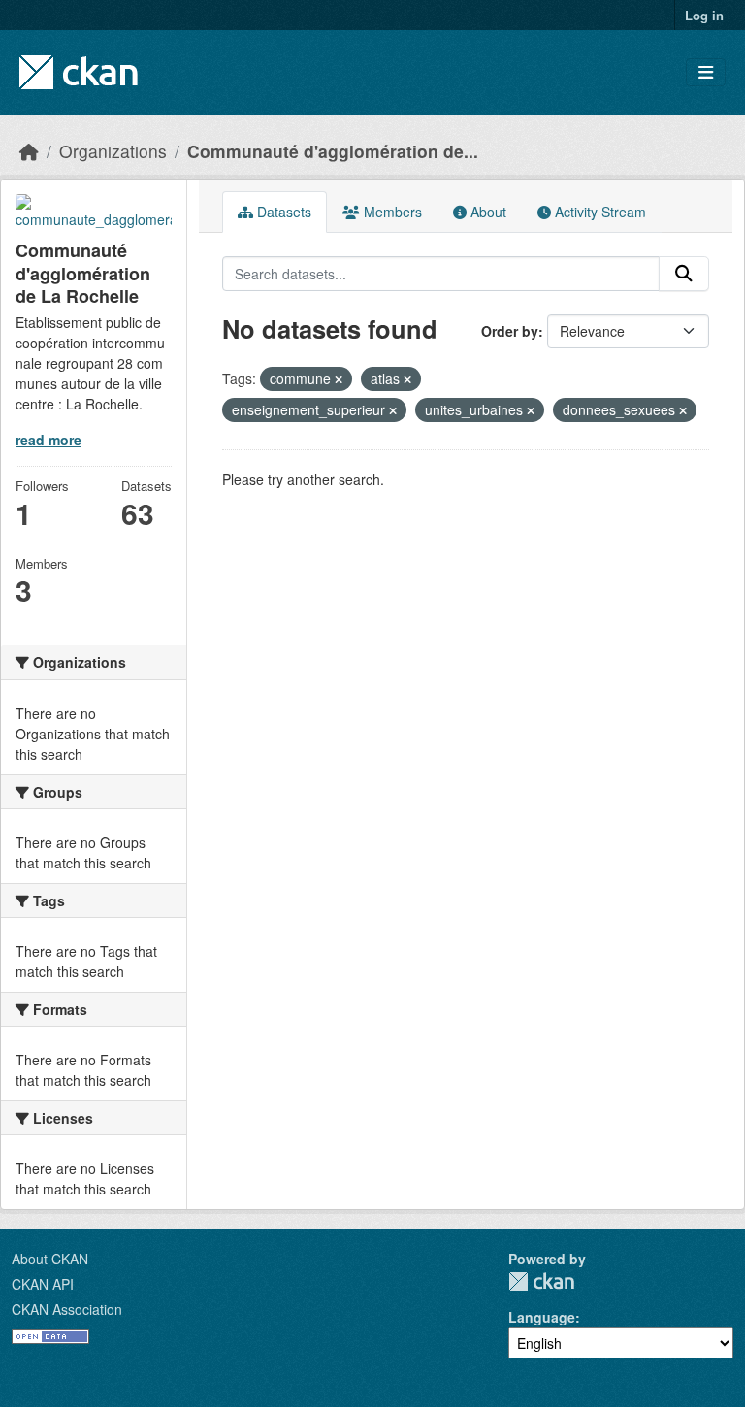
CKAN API (43, 1283)
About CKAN (50, 1258)
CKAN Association (67, 1309)
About (486, 211)
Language (541, 1316)
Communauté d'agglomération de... (332, 151)
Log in (704, 15)
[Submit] (684, 273)
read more (48, 439)
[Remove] (338, 379)
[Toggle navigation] (706, 72)
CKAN (541, 1281)
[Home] (29, 151)
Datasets (282, 211)
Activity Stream (598, 211)
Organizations (113, 151)
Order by (509, 331)
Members (391, 211)
